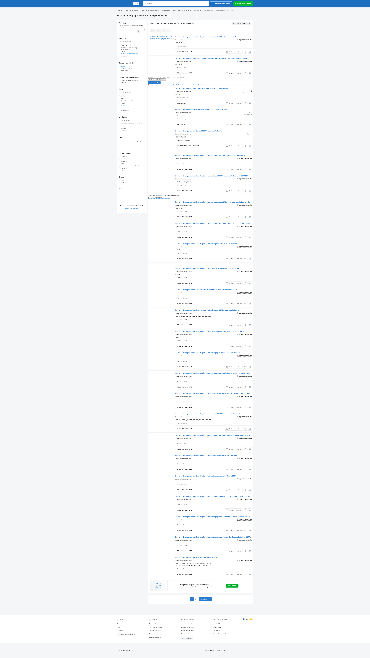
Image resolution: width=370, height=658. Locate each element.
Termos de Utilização (199, 85)
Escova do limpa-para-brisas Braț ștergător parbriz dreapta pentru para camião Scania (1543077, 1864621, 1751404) (217, 496)
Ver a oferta (232, 585)
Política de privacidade (156, 627)
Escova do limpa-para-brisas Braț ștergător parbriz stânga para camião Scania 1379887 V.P (208, 353)
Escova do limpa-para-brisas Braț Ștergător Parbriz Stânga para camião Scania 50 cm (206, 290)
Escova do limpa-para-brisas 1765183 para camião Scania (196, 557)
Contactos (120, 630)
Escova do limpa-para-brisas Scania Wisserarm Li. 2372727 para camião (201, 109)
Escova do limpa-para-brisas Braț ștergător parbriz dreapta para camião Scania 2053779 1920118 (210, 155)
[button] (245, 52)
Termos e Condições (155, 624)
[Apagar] (144, 29)
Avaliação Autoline (154, 634)
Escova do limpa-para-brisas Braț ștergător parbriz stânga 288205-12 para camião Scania (207, 268)
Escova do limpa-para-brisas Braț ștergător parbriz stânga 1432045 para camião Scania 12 (207, 244)
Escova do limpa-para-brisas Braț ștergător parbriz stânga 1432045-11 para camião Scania (207, 37)
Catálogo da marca (155, 637)
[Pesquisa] (144, 3)
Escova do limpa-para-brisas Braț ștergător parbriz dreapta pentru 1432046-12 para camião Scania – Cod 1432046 (216, 202)
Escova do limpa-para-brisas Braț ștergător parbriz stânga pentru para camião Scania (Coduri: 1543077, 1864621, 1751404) (219, 537)
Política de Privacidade (178, 85)
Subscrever (154, 82)
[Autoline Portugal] (124, 3)
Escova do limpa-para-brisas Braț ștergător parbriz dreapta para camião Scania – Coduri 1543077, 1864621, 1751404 (217, 223)
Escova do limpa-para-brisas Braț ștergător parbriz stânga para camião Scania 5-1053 (206, 455)
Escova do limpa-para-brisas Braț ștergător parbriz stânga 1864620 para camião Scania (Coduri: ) (210, 414)
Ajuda (119, 627)
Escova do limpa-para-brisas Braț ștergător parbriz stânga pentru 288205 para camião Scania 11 (210, 331)
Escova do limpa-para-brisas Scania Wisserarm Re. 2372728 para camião (201, 88)
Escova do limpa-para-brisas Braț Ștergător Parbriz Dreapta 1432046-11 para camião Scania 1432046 (211, 58)
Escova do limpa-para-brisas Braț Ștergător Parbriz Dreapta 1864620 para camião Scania (207, 310)
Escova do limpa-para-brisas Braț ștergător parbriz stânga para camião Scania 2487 (205, 476)
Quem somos (121, 624)
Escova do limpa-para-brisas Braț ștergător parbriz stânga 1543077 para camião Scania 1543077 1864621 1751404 (216, 176)
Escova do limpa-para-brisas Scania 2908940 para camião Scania (198, 131)
